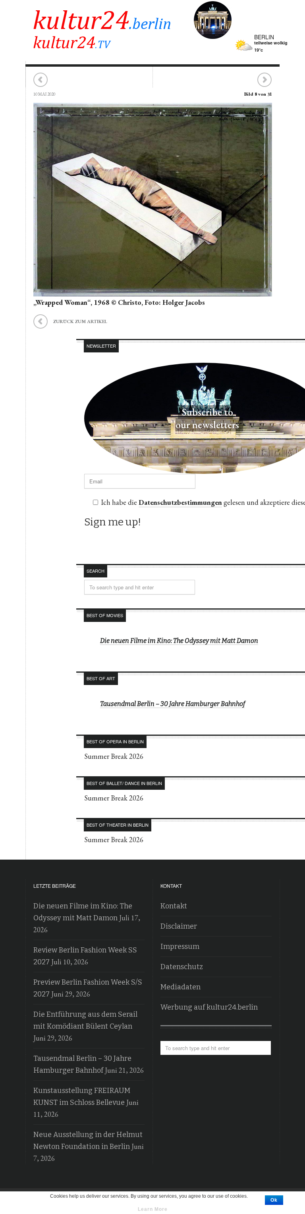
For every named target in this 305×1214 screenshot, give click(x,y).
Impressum (179, 946)
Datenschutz (181, 966)
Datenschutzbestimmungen (180, 502)
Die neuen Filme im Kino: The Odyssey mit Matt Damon (179, 641)
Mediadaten (180, 987)
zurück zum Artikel (70, 320)
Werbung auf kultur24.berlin (209, 1007)
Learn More (153, 1209)
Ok (274, 1200)
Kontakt (173, 906)
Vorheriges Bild (40, 80)
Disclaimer (178, 926)
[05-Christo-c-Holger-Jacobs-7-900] (152, 290)
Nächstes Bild (264, 80)
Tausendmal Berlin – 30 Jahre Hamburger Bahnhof (172, 704)
